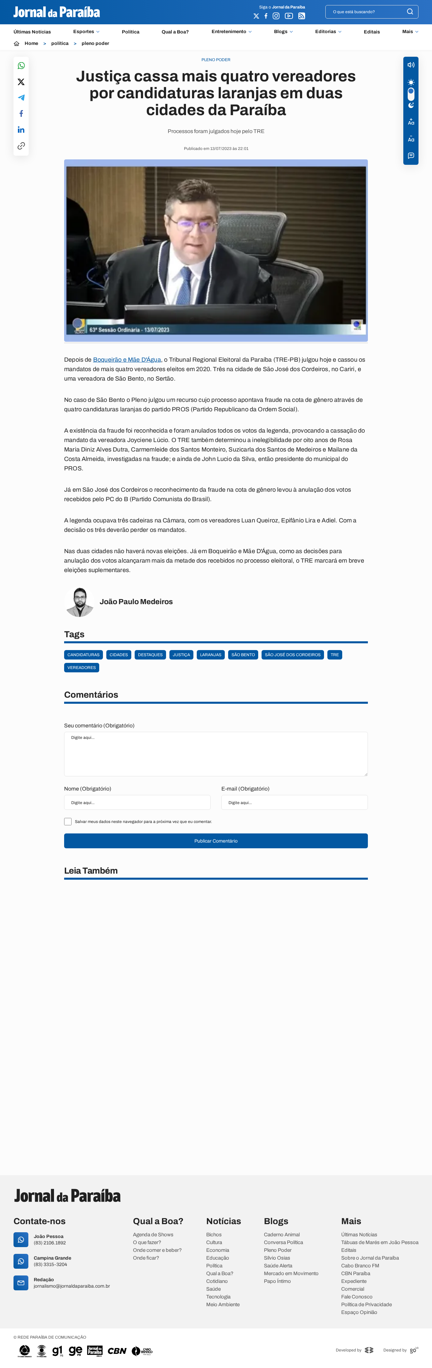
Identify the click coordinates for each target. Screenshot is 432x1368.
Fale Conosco (357, 1296)
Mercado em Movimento (291, 1273)
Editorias (325, 31)
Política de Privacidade (366, 1304)
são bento (243, 654)
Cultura (214, 1242)
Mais (407, 31)
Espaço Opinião (359, 1312)
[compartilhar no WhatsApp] (21, 66)
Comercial (352, 1289)
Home (31, 43)
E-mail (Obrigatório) (245, 789)
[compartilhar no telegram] (21, 98)
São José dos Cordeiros (293, 654)
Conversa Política (283, 1242)
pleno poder (95, 43)
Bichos (214, 1234)
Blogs (281, 31)
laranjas (210, 654)
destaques (150, 654)
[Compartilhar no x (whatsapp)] (21, 82)
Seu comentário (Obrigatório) (99, 725)
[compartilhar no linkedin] (21, 130)
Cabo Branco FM (360, 1265)
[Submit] (410, 12)
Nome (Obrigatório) (87, 789)
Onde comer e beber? (157, 1250)
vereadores (82, 667)
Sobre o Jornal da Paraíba (370, 1258)
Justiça (181, 654)
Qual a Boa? (175, 31)
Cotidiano (217, 1281)
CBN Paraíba (355, 1273)
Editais (372, 31)
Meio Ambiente (223, 1304)
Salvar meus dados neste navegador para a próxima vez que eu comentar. (143, 822)
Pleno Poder (278, 1250)
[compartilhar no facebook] (21, 114)
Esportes (83, 31)
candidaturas (84, 654)
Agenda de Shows (153, 1234)
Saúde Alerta (278, 1265)
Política (130, 31)
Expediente (354, 1281)
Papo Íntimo (277, 1281)
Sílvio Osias (277, 1258)
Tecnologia (218, 1296)
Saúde (213, 1289)
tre (335, 654)
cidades (119, 654)
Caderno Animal (282, 1234)
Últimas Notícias (32, 31)
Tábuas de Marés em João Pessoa (379, 1242)
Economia (217, 1250)
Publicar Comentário (216, 841)
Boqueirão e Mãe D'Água (127, 359)
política (60, 43)
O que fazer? (147, 1242)
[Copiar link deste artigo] (21, 146)
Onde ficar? (146, 1258)
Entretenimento (229, 31)
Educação (217, 1258)
